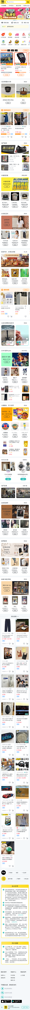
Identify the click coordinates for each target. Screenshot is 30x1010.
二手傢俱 (10, 872)
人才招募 (23, 975)
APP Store (6, 1001)
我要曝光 (26, 50)
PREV (1, 94)
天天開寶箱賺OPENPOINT (13, 26)
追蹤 (8, 479)
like (8, 136)
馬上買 (25, 252)
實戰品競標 (24, 175)
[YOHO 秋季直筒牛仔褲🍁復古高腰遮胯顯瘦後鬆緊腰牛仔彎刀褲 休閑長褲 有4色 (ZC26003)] (5, 466)
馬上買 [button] (5, 283)
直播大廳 (25, 485)
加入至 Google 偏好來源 (27, 12)
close (2, 1007)
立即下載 (25, 1007)
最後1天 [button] (5, 206)
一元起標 (24, 872)
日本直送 (11, 5)
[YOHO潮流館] (8, 471)
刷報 (3, 872)
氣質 (17, 872)
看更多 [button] (6, 224)
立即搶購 (6, 75)
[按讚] (12, 339)
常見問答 (13, 975)
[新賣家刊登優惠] (15, 13)
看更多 (25, 81)
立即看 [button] (6, 186)
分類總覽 (3, 5)
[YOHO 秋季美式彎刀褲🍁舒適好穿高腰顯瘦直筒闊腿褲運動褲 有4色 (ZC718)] (13, 468)
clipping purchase (11, 136)
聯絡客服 (13, 977)
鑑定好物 (18, 5)
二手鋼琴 (18, 878)
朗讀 (27, 9)
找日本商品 (24, 350)
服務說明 (3, 977)
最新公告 (13, 980)
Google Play (17, 1001)
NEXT (29, 94)
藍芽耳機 (10, 878)
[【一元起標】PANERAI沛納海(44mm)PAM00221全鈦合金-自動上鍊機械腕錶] (20, 466)
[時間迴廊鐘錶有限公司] (23, 471)
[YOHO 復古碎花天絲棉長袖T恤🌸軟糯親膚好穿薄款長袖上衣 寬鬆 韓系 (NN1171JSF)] (13, 464)
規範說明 (20, 915)
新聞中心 (3, 975)
